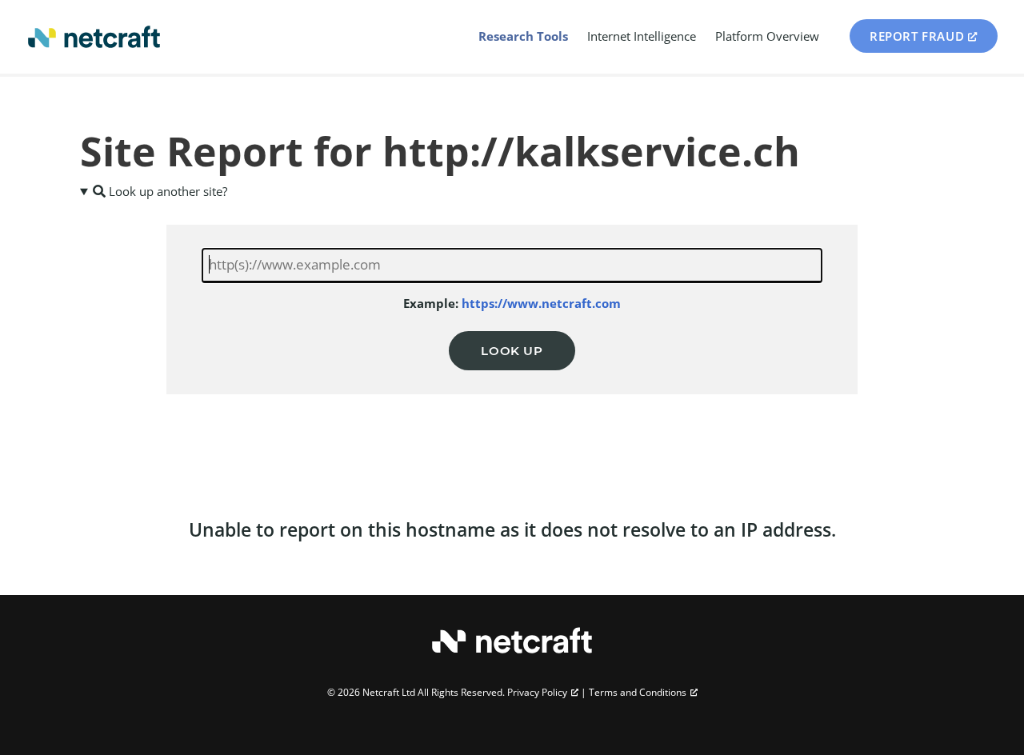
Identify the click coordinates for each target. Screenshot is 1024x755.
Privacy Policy (537, 692)
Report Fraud (917, 36)
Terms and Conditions (637, 692)
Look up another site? (166, 191)
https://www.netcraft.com (541, 303)
